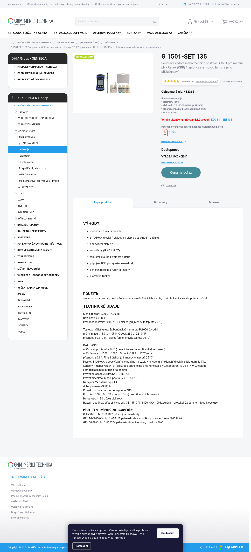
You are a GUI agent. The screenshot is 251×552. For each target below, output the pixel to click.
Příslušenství (26, 162)
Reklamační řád (103, 4)
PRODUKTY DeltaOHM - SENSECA (35, 73)
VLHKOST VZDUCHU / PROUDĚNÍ (36, 118)
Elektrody (25, 155)
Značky (21, 294)
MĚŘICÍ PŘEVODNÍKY (28, 268)
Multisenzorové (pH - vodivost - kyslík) (39, 181)
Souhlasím (167, 533)
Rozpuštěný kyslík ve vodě (33, 168)
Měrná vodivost (27, 137)
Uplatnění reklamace (127, 4)
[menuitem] (29, 33)
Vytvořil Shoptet (208, 547)
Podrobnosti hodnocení (207, 81)
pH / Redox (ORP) (28, 143)
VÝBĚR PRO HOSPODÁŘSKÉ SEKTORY (38, 275)
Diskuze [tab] (214, 202)
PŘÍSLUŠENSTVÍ (27, 218)
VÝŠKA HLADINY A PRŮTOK (32, 287)
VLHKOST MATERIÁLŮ (30, 124)
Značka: (232, 81)
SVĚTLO (22, 206)
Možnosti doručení (172, 162)
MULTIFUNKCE (26, 212)
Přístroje (24, 149)
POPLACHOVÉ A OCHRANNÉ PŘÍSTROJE (39, 243)
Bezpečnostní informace (24, 512)
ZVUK (21, 199)
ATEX (20, 281)
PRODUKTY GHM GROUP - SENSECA (37, 66)
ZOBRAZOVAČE (25, 256)
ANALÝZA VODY (26, 130)
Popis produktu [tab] (103, 202)
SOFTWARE (23, 237)
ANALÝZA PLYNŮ (27, 187)
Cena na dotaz (181, 172)
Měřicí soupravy (27, 174)
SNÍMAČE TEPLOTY (28, 225)
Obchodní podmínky (37, 4)
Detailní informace (172, 141)
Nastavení (81, 546)
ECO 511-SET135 (221, 119)
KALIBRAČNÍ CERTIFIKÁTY (31, 231)
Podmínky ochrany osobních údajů (72, 4)
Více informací (117, 537)
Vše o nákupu (15, 4)
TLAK (21, 193)
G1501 (172, 132)
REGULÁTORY (25, 262)
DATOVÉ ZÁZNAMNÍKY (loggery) (34, 250)
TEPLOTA (23, 111)
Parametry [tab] (160, 202)
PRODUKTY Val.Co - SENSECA (33, 79)
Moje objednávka (20, 517)
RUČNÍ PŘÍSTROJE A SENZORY (34, 105)
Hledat (154, 21)
